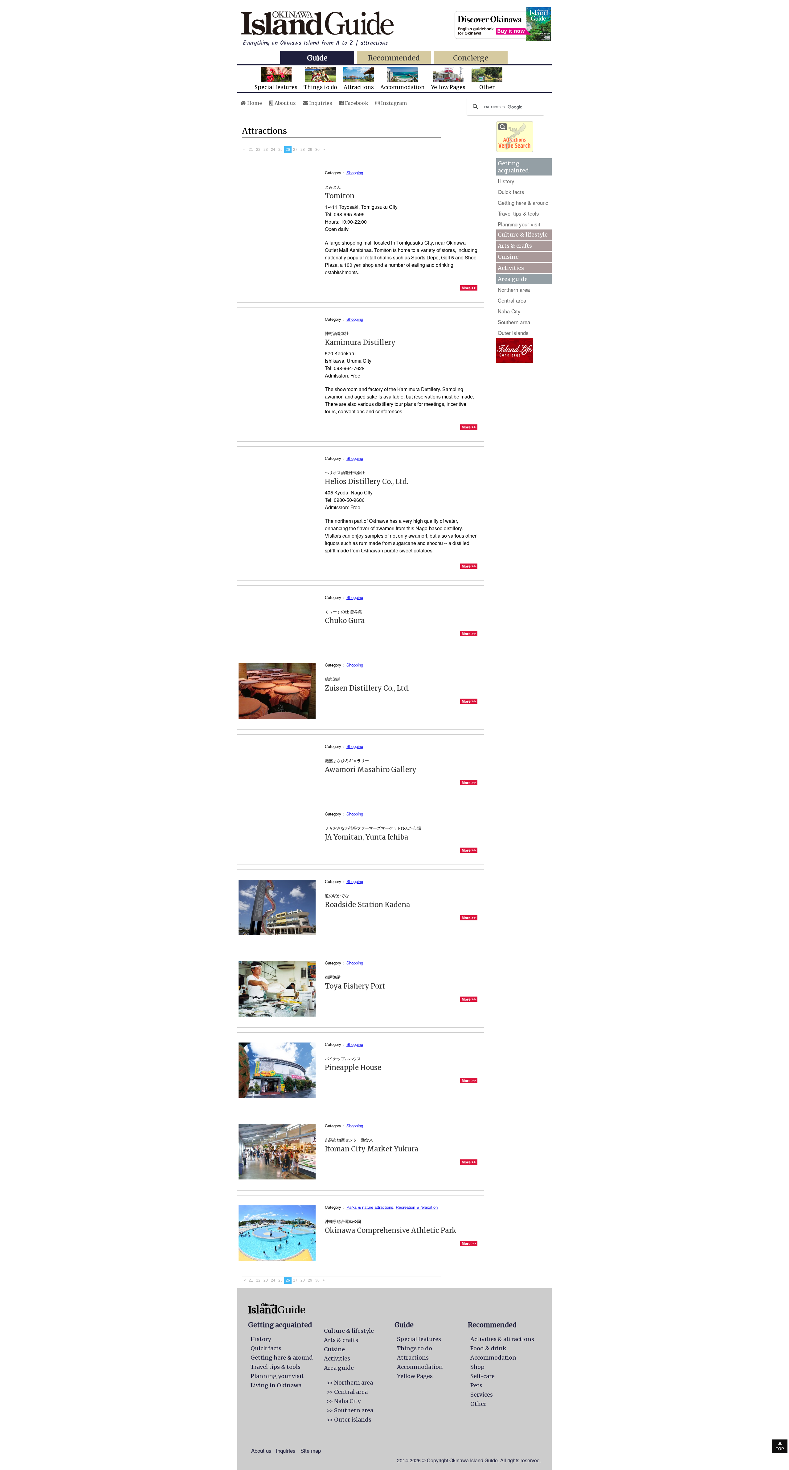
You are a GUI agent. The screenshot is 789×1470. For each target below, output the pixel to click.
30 (317, 149)
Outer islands (513, 333)
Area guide (339, 1367)
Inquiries (320, 103)
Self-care (482, 1376)
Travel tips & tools (518, 213)
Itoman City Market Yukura (372, 1149)
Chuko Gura (345, 620)
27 (295, 149)
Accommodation (402, 87)
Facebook (356, 103)
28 (302, 149)
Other (487, 87)
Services (481, 1394)
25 (280, 149)
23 (266, 149)
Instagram (393, 103)
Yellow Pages (448, 87)
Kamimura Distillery (360, 342)
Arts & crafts (515, 245)
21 (251, 149)
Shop (477, 1366)
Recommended (394, 57)
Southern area (514, 322)
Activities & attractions (502, 1339)
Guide (317, 57)
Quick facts (511, 192)
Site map (310, 1450)
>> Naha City (343, 1401)
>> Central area (347, 1391)
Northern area (514, 289)
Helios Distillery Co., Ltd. (366, 481)
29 (310, 149)
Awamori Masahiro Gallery (370, 769)
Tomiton (339, 196)
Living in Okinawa (276, 1385)
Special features (276, 87)
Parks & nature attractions (369, 1207)
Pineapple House (353, 1067)
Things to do (320, 87)
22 (258, 149)
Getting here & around (523, 202)
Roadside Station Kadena (367, 904)
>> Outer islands (348, 1419)
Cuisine (508, 256)
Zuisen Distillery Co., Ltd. (367, 688)
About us (284, 103)
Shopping (354, 172)
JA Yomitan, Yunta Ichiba (366, 837)
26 (288, 149)
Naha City (509, 311)
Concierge (470, 57)
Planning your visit (519, 224)
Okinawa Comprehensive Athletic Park (390, 1230)
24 (273, 149)
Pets (476, 1385)
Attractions (359, 87)
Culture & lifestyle (523, 234)
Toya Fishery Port (355, 986)
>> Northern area (349, 1382)
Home (254, 103)
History (506, 181)
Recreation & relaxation (417, 1207)
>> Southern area (349, 1410)
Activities (511, 267)
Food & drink (488, 1348)
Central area (512, 300)
